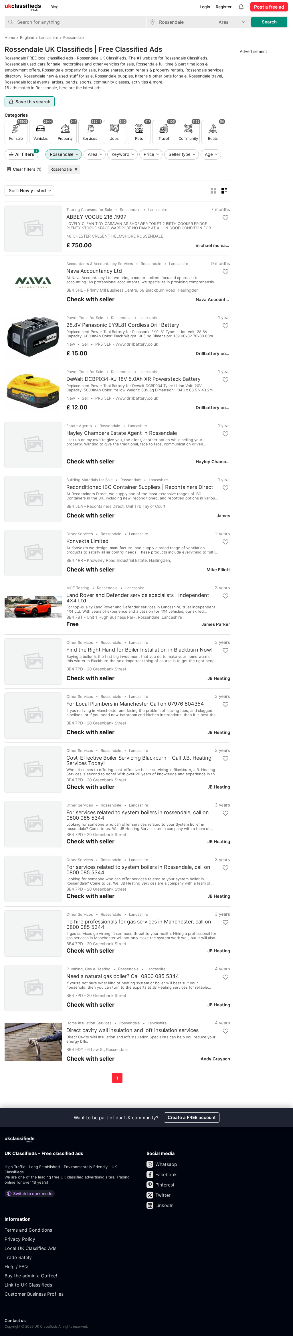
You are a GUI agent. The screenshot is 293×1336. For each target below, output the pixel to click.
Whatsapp (166, 1164)
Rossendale (61, 169)
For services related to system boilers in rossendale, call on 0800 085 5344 (137, 815)
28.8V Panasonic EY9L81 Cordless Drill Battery (122, 325)
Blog (54, 6)
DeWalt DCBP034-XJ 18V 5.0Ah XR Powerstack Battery (133, 379)
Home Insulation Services (89, 1023)
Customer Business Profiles (34, 1294)
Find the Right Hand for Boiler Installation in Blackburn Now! (139, 650)
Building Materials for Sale (89, 479)
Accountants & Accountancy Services (99, 263)
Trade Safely (18, 1257)
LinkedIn (164, 1205)
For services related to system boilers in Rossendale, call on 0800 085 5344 (138, 869)
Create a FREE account (192, 1117)
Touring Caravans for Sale (89, 209)
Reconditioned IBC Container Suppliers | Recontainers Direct (139, 487)
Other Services (79, 533)
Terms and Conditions (28, 1230)
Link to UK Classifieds (28, 1285)
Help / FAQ (16, 1266)
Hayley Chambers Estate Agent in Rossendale (121, 433)
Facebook (166, 1174)
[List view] (224, 191)
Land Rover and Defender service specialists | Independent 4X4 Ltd (137, 597)
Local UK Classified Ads (30, 1248)
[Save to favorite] (225, 217)
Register (223, 6)
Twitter (163, 1195)
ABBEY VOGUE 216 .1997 (96, 217)
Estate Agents (79, 425)
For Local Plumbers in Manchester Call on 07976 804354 (135, 704)
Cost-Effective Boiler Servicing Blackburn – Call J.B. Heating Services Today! (138, 760)
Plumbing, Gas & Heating (88, 969)
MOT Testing (77, 588)
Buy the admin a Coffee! (31, 1276)
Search (269, 22)
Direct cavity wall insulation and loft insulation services (132, 1030)
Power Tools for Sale (84, 317)
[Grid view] (213, 191)
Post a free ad (269, 7)
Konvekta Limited (87, 541)
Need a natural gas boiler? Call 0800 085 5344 (122, 976)
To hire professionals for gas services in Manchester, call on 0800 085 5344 (138, 924)
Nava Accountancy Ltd (94, 271)
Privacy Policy (20, 1239)
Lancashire (157, 209)
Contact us (15, 1320)
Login (205, 6)
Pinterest (165, 1185)
